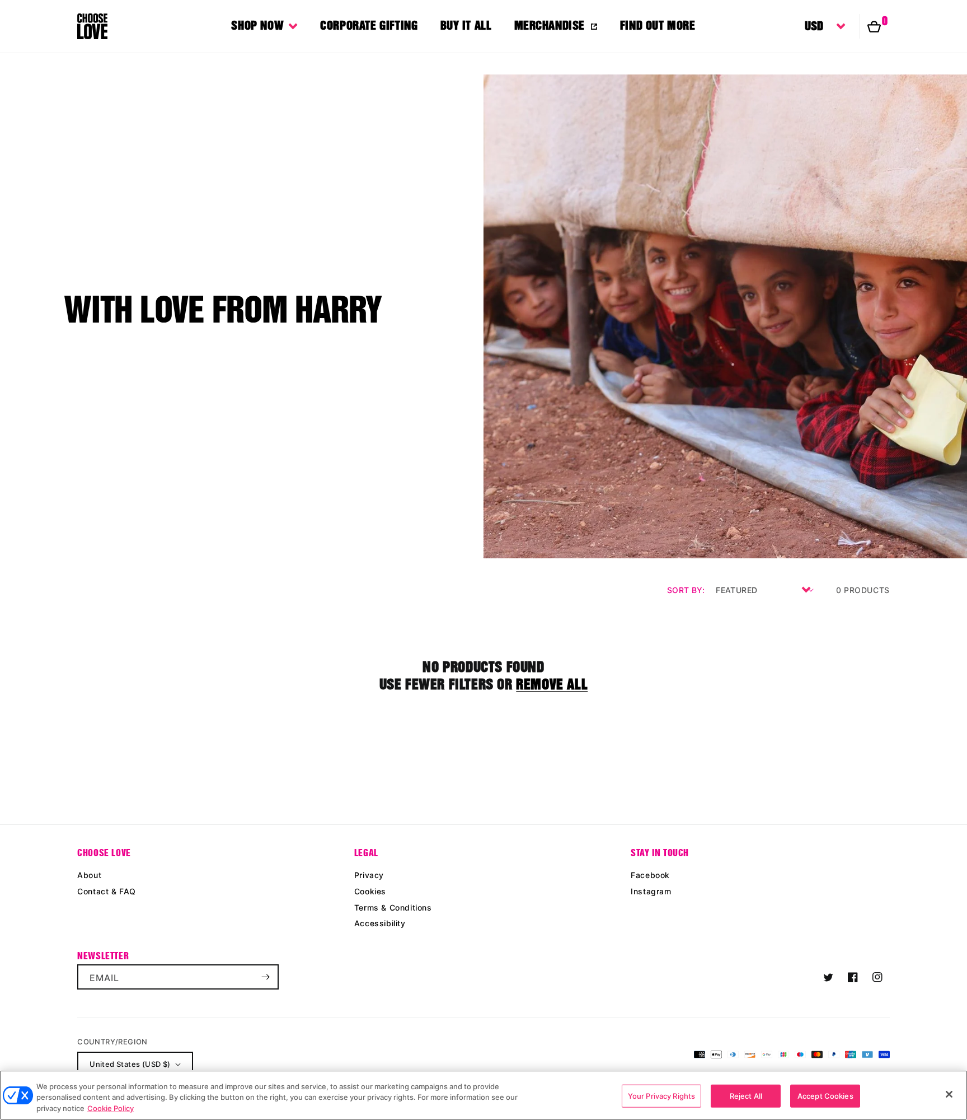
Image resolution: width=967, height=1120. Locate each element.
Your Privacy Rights (661, 1095)
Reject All (746, 1095)
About (89, 875)
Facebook (650, 875)
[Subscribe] (265, 977)
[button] (878, 26)
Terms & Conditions (393, 907)
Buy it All (466, 25)
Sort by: (686, 590)
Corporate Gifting (368, 25)
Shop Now (257, 25)
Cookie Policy (110, 1108)
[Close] (949, 1094)
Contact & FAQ (106, 891)
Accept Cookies (825, 1095)
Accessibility (380, 923)
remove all (552, 684)
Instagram (651, 891)
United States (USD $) (130, 1064)
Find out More (658, 25)
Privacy (369, 875)
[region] (483, 1095)
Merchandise (549, 25)
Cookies (370, 891)
